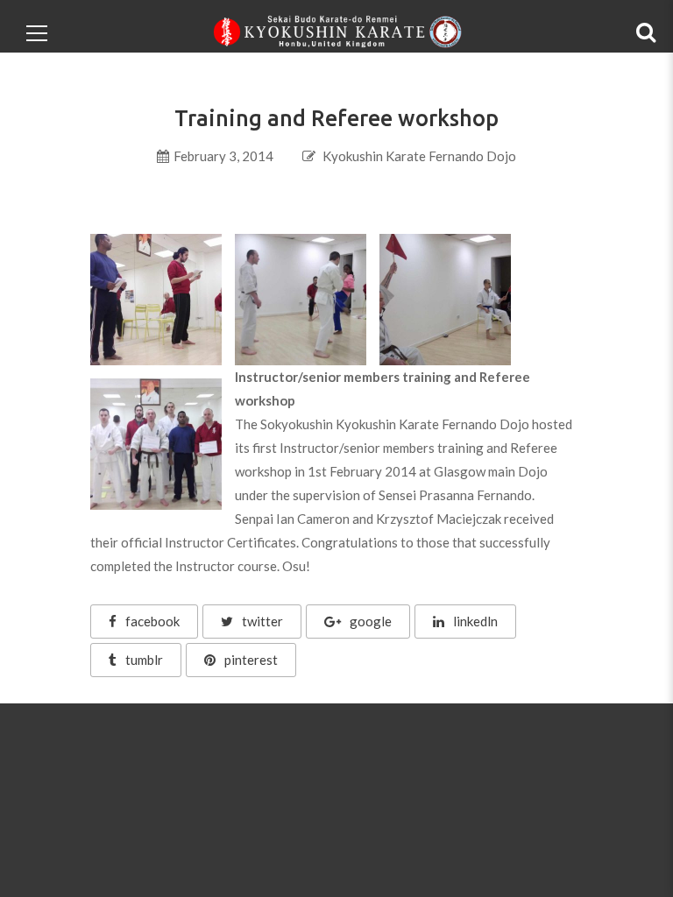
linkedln (475, 621)
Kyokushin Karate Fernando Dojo (419, 156)
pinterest (251, 659)
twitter (262, 621)
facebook (152, 621)
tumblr (144, 659)
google (371, 621)
